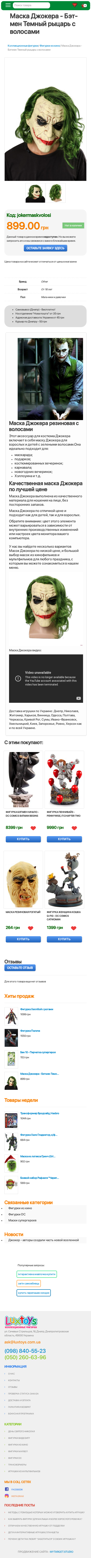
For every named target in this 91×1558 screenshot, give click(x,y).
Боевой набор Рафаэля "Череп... (39, 1177)
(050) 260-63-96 (25, 1357)
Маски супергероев (22, 1220)
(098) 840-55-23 (25, 1351)
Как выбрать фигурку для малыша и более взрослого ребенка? (45, 1519)
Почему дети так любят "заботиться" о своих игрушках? (42, 1539)
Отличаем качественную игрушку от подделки (36, 1525)
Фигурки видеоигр (19, 1438)
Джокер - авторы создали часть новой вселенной (43, 1240)
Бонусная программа (21, 1413)
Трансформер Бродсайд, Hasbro (39, 1113)
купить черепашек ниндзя (33, 1292)
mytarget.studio (61, 1551)
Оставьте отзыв (20, 968)
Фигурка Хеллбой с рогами (36, 1009)
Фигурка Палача (30, 1030)
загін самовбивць (28, 1283)
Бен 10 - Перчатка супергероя (38, 1052)
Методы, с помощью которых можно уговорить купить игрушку (46, 1512)
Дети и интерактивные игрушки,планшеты (33, 1532)
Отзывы (12, 1387)
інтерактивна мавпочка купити (36, 1274)
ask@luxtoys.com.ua (22, 1342)
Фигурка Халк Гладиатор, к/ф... (38, 1134)
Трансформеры (17, 1464)
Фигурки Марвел (18, 1451)
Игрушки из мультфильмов (24, 1471)
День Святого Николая (21, 1431)
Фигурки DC (17, 1214)
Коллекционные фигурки (23, 45)
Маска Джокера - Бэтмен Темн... (39, 1073)
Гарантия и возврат (19, 1407)
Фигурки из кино (50, 45)
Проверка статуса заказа (23, 1393)
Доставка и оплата (19, 1400)
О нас (11, 1373)
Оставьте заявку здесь (45, 248)
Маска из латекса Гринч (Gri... (37, 1156)
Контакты (14, 1380)
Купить (23, 839)
